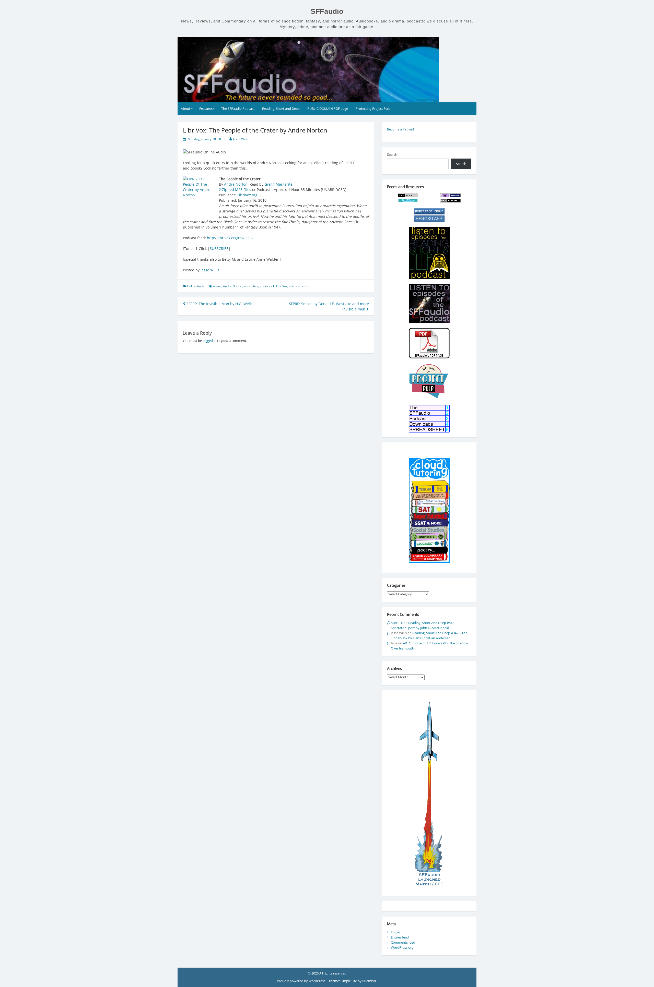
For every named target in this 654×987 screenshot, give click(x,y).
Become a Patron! (400, 129)
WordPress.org (402, 947)
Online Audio (196, 286)
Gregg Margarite (278, 184)
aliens (217, 286)
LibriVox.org (247, 194)
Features (206, 108)
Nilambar (369, 981)
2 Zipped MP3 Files (235, 189)
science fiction (299, 286)
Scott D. (397, 622)
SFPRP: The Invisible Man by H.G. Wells (219, 303)
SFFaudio (327, 11)
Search (392, 154)
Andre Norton (236, 184)
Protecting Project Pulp (373, 108)
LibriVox (281, 286)
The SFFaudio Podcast (238, 108)
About (185, 108)
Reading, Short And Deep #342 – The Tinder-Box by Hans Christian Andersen (429, 635)
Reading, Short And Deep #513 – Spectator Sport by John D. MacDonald (424, 625)
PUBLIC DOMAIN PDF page (327, 108)
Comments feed (403, 942)
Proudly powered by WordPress (301, 981)
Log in (395, 932)
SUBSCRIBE (219, 248)
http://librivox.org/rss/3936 (230, 237)
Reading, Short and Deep (281, 108)
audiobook (267, 286)
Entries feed (400, 937)
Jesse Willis (241, 139)
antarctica (251, 286)
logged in (209, 340)
